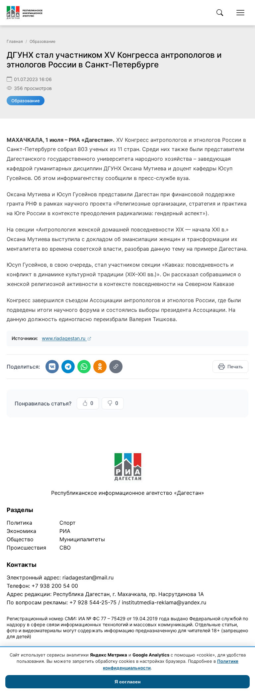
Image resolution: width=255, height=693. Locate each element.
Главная (15, 41)
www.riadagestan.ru (64, 338)
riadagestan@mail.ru (88, 577)
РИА (64, 531)
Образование (42, 41)
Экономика (21, 531)
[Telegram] (68, 366)
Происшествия (26, 547)
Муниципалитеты (82, 539)
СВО (65, 547)
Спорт (67, 522)
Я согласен (127, 681)
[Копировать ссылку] (116, 366)
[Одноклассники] (100, 366)
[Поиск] (220, 13)
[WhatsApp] (84, 366)
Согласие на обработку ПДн (102, 645)
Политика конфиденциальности (37, 645)
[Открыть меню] (240, 13)
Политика (19, 522)
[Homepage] (24, 12)
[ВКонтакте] (52, 366)
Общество (20, 539)
